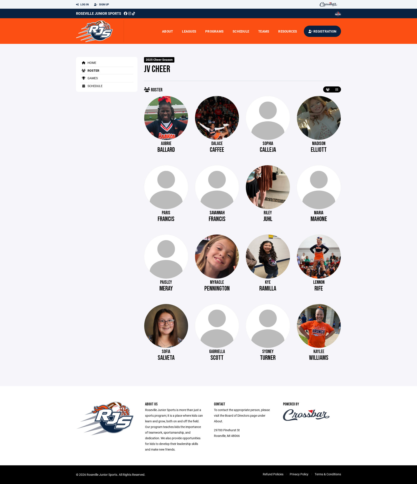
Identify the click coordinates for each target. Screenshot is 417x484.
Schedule (241, 31)
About (167, 31)
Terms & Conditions (328, 474)
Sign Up (103, 4)
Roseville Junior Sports (98, 13)
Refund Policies (273, 474)
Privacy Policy (299, 474)
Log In (84, 4)
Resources (287, 31)
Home (91, 63)
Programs (214, 31)
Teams (263, 31)
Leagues (189, 31)
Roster (93, 70)
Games (92, 78)
